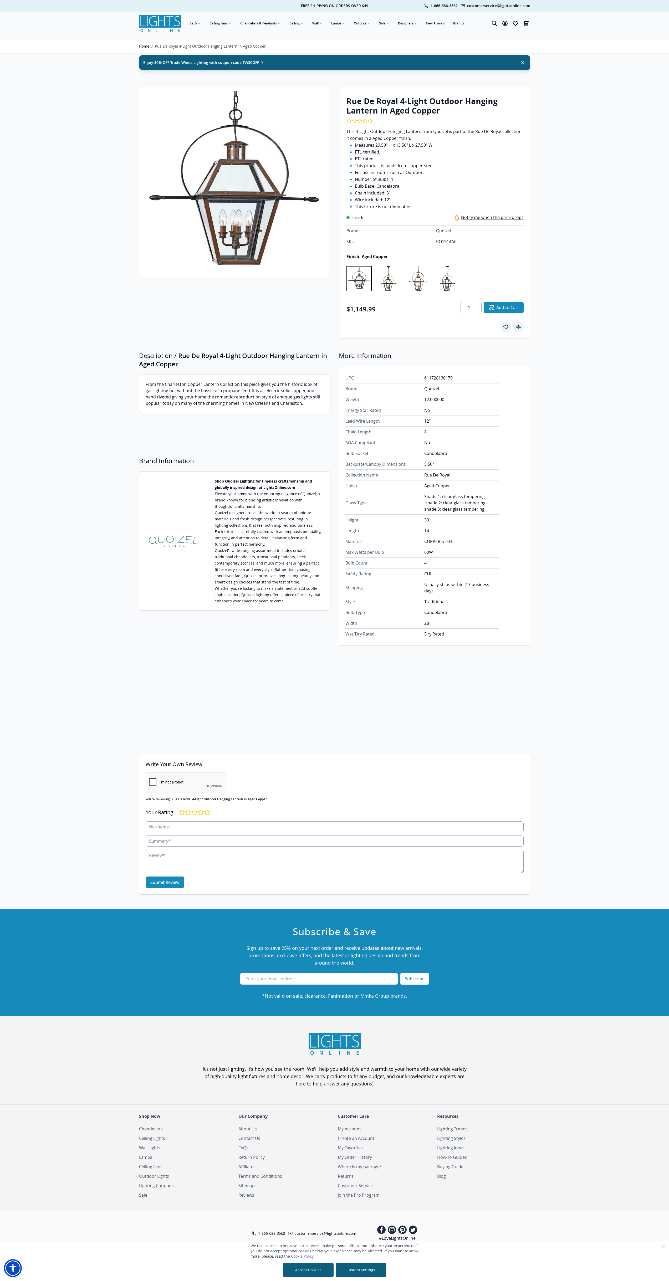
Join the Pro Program (359, 1195)
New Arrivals (435, 23)
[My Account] (505, 23)
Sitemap (246, 1185)
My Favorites (350, 1148)
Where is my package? (359, 1167)
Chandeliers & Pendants (258, 23)
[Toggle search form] (494, 23)
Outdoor (360, 23)
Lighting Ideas (450, 1148)
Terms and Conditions (260, 1176)
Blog (441, 1176)
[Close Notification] (523, 62)
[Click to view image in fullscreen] (234, 182)
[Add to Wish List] (506, 327)
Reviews (246, 1195)
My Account (349, 1129)
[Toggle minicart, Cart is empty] (526, 23)
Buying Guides (451, 1167)
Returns (346, 1176)
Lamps (336, 23)
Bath (193, 23)
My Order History (355, 1157)
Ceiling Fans (219, 23)
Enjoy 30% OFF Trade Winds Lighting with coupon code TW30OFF (201, 62)
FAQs (243, 1148)
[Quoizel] (173, 541)
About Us (247, 1129)
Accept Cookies (308, 1269)
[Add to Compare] (518, 327)
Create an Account (356, 1138)
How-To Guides (452, 1157)
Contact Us (249, 1138)
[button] (13, 1268)
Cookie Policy (302, 1256)
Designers (405, 23)
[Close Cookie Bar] (664, 1246)
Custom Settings (360, 1269)
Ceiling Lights (152, 1138)
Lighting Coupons (156, 1185)
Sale (382, 23)
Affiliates (247, 1167)
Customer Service (355, 1185)
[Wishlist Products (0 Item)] (515, 23)
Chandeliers (151, 1129)
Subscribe (415, 979)
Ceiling (294, 23)
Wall (315, 23)
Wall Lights (149, 1148)
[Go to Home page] (160, 23)
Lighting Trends (452, 1129)
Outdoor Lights (154, 1176)
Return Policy (251, 1157)
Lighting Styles (451, 1138)
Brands (458, 23)
